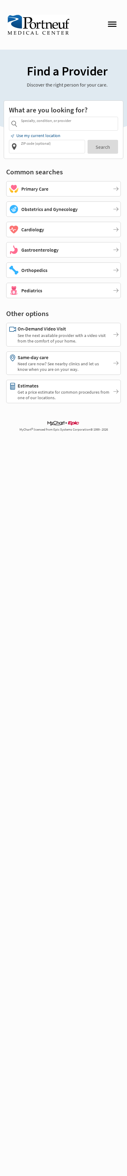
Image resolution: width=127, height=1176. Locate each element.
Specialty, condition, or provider (46, 120)
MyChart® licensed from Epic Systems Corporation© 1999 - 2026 (63, 430)
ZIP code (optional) (36, 143)
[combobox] (68, 123)
